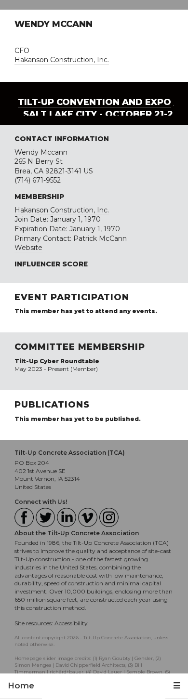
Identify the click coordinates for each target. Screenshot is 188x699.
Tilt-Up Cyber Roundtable (56, 361)
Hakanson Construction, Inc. (61, 59)
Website (28, 247)
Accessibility (71, 623)
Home (21, 685)
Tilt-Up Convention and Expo (94, 102)
